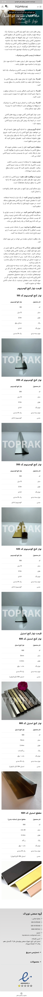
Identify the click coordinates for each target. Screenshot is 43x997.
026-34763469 (35, 926)
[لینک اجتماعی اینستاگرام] (5, 1)
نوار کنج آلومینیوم (21, 12)
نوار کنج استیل (12, 12)
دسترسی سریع (32, 952)
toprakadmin (22, 22)
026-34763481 (35, 922)
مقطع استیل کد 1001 (31, 813)
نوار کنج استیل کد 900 (30, 723)
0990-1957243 (35, 929)
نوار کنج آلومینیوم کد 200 (29, 380)
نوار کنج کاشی (30, 12)
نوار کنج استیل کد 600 (30, 639)
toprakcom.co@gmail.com (31, 935)
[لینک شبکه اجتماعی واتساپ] (3, 1)
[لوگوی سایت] (21, 7)
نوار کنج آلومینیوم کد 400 (29, 549)
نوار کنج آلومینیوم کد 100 (29, 296)
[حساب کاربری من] (2, 7)
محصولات (34, 962)
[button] (21, 952)
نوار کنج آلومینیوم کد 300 (29, 465)
